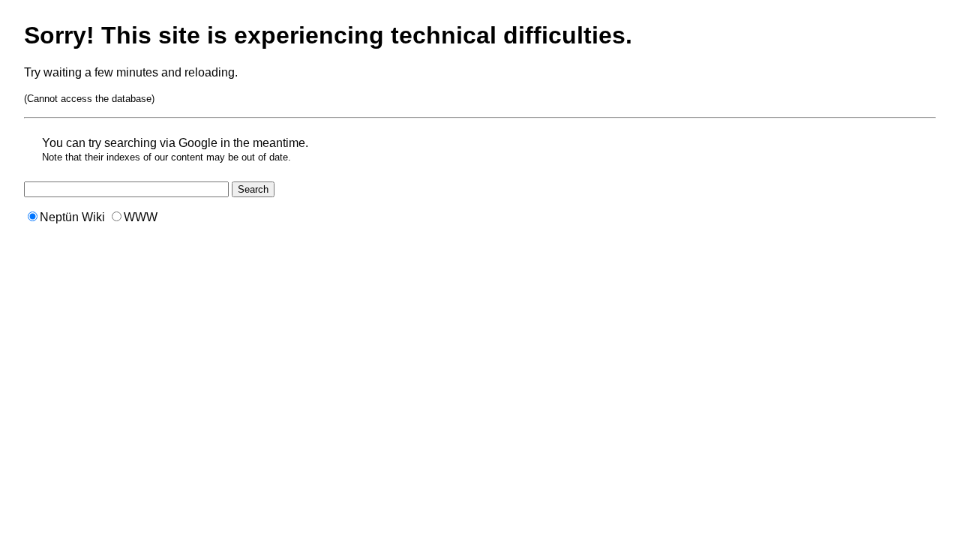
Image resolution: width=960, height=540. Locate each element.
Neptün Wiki (72, 217)
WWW (141, 217)
